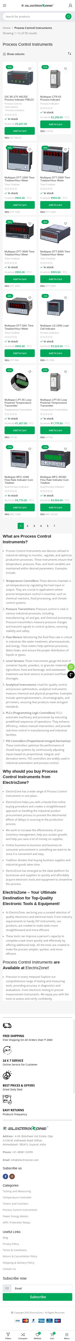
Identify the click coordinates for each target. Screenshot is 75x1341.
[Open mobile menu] (4, 5)
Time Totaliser (12, 184)
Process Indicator (15, 110)
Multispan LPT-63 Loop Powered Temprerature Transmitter (53, 402)
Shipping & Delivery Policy (18, 1262)
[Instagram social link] (12, 1176)
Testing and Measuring (17, 1191)
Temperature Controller (17, 1197)
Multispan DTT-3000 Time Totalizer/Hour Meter (19, 253)
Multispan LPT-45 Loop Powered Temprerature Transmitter (18, 402)
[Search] (68, 16)
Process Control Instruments (13, 105)
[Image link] (25, 1128)
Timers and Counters (15, 1203)
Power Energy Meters (16, 1216)
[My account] (70, 5)
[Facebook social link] (5, 1176)
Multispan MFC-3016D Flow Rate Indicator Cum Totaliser (54, 480)
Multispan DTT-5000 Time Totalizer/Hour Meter (55, 253)
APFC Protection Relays (16, 1222)
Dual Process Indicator (17, 486)
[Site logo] (37, 5)
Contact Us (9, 1269)
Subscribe (38, 1297)
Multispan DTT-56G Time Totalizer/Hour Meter (19, 327)
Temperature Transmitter (18, 409)
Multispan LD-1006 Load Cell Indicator (54, 327)
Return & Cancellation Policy (20, 1256)
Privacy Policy (11, 1244)
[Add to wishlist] (30, 69)
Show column (16, 54)
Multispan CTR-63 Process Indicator (50, 98)
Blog (5, 1237)
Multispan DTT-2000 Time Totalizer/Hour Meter (55, 179)
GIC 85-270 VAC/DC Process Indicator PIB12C (19, 98)
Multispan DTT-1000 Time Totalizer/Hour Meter (19, 179)
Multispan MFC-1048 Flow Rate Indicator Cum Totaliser (19, 480)
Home (6, 28)
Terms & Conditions (15, 1250)
